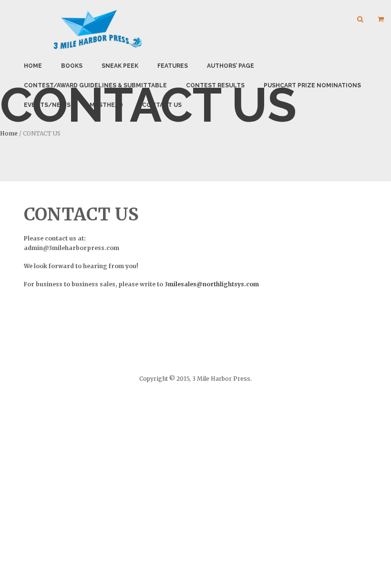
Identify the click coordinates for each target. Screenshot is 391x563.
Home (33, 66)
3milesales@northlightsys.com (212, 284)
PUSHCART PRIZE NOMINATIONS (312, 85)
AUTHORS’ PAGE (230, 66)
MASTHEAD (106, 105)
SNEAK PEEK (120, 66)
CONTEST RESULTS (215, 85)
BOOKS (71, 66)
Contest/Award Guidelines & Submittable (95, 85)
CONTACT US (162, 105)
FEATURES (172, 66)
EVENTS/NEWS (47, 105)
